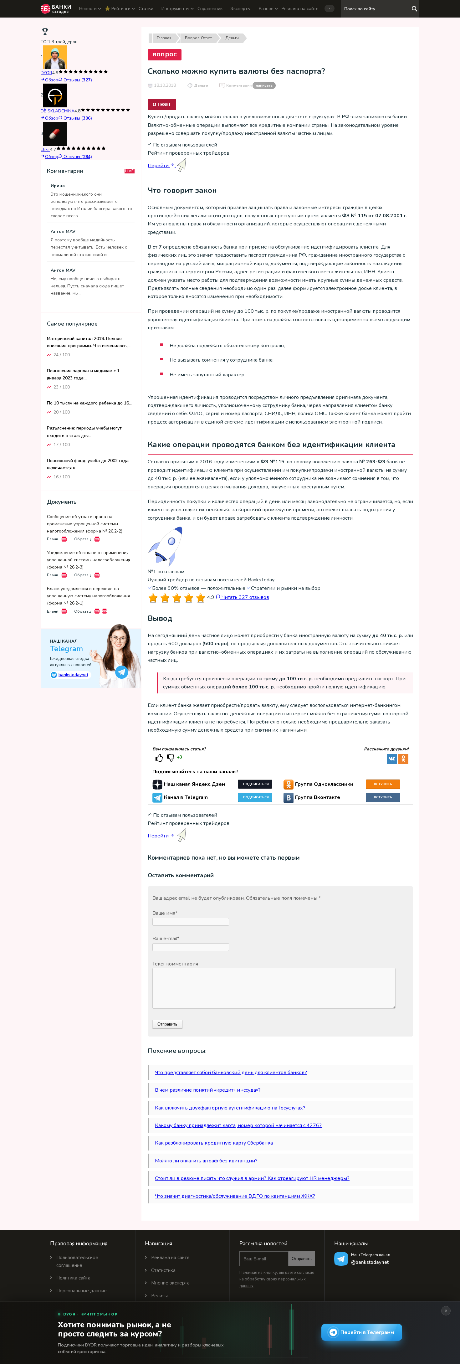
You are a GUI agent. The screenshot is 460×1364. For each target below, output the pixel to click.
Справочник (209, 9)
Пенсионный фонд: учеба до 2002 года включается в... (88, 464)
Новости (88, 9)
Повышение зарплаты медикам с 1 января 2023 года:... (83, 374)
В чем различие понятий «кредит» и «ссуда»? (208, 1090)
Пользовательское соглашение (77, 1261)
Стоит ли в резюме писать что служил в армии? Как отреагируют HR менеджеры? (252, 1178)
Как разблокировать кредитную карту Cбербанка (214, 1143)
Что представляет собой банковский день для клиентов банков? (231, 1072)
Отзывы (77, 80)
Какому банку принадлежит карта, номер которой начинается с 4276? (238, 1125)
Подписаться (256, 784)
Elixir (45, 149)
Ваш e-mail (165, 938)
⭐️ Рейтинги (117, 9)
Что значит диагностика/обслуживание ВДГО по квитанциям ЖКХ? (235, 1196)
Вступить (383, 784)
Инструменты (175, 9)
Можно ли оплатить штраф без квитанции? (206, 1160)
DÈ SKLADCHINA (57, 111)
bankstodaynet (70, 675)
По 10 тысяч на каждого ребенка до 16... (89, 403)
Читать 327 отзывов (244, 597)
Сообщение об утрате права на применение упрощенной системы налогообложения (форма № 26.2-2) (84, 523)
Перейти (159, 165)
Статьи (146, 9)
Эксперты (241, 9)
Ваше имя (164, 913)
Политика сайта (73, 1278)
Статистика (163, 1270)
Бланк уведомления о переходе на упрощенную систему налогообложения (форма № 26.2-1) (88, 596)
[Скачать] (64, 539)
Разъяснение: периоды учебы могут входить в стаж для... (84, 431)
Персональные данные (81, 1291)
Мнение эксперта (170, 1283)
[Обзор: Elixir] (55, 133)
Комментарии (249, 85)
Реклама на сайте (300, 9)
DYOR (46, 73)
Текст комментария (175, 963)
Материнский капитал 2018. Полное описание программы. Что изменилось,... (88, 341)
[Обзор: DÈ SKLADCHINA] (55, 95)
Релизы (159, 1296)
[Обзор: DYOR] (55, 57)
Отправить (302, 1258)
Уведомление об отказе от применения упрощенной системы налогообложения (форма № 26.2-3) (88, 560)
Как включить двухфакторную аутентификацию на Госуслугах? (230, 1107)
